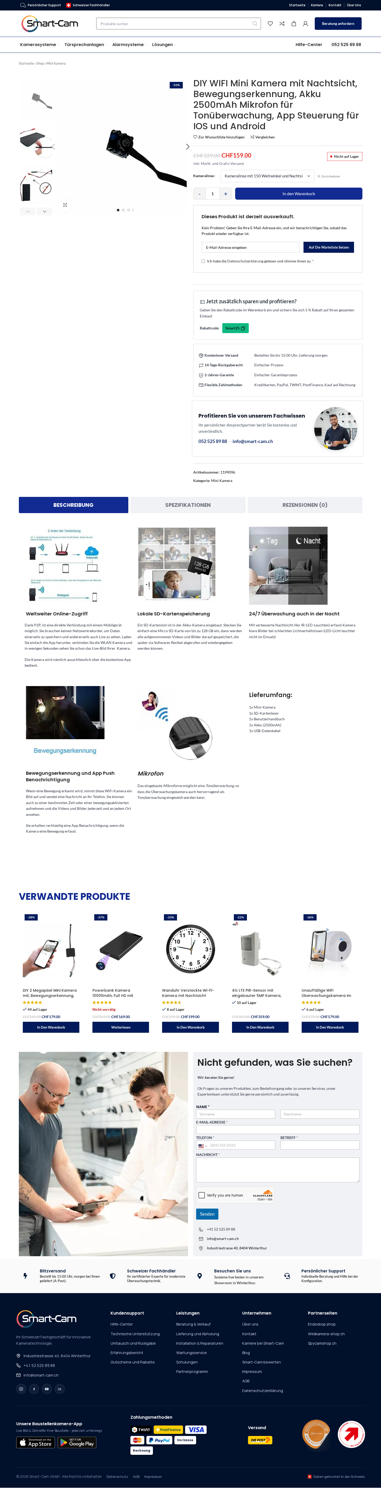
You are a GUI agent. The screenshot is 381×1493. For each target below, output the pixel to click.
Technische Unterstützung (135, 1333)
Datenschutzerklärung (245, 261)
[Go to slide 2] (123, 210)
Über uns (250, 1324)
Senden (207, 1214)
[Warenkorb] (294, 23)
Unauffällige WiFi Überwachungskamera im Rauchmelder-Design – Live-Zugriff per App (329, 998)
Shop (40, 63)
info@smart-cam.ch (253, 441)
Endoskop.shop (322, 1324)
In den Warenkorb (299, 193)
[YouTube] (47, 1389)
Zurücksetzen (330, 176)
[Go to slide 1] (118, 210)
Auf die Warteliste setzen (329, 247)
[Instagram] (21, 1389)
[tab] (74, 505)
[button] (28, 211)
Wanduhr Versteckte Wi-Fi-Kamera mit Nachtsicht (188, 993)
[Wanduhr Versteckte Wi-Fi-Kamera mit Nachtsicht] (190, 949)
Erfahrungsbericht (127, 1352)
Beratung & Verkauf (193, 1324)
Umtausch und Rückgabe (133, 1343)
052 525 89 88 (212, 441)
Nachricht (208, 1155)
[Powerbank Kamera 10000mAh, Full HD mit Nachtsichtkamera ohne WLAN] (120, 949)
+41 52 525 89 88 (221, 1229)
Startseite (26, 63)
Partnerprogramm (192, 1371)
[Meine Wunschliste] (270, 23)
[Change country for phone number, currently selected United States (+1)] (202, 1146)
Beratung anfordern (338, 23)
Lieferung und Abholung (197, 1333)
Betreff (289, 1138)
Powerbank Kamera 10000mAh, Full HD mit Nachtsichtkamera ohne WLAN (115, 998)
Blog (246, 1352)
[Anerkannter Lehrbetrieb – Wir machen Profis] (351, 1434)
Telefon (205, 1138)
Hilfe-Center (122, 1324)
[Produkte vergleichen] (282, 23)
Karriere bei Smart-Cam (263, 1343)
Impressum (252, 1371)
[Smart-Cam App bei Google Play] (77, 1442)
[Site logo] (53, 23)
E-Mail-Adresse (212, 1122)
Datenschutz (117, 1476)
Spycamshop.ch (322, 1343)
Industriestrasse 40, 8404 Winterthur (57, 1355)
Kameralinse (203, 175)
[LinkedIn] (60, 1389)
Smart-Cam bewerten (261, 1362)
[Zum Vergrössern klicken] (65, 204)
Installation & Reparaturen (199, 1343)
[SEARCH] (255, 24)
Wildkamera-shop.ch (326, 1333)
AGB (245, 1380)
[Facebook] (34, 1389)
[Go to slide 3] (128, 210)
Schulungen (187, 1362)
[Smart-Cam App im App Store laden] (35, 1442)
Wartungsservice (191, 1352)
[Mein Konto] (305, 23)
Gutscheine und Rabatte (133, 1362)
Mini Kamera (56, 63)
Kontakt (249, 1333)
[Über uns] (316, 1434)
